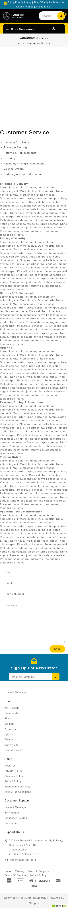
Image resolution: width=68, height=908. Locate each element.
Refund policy (38, 875)
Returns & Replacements (20, 152)
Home (8, 871)
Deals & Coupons (38, 871)
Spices (9, 734)
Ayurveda (10, 729)
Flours (8, 718)
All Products (12, 708)
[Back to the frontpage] (18, 43)
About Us (10, 765)
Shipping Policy (14, 776)
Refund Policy (13, 781)
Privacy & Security (16, 147)
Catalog (19, 871)
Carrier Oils (11, 744)
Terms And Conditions (18, 792)
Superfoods (11, 713)
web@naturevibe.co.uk (23, 859)
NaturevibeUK (37, 897)
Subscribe (11, 823)
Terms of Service (15, 875)
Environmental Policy (17, 786)
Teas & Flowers (14, 750)
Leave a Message (15, 692)
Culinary (10, 723)
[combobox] (48, 16)
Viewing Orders (14, 168)
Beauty (9, 739)
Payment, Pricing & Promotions (24, 163)
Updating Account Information (23, 174)
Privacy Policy (13, 770)
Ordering (9, 158)
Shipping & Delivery (16, 142)
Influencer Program (16, 818)
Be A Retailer (12, 812)
